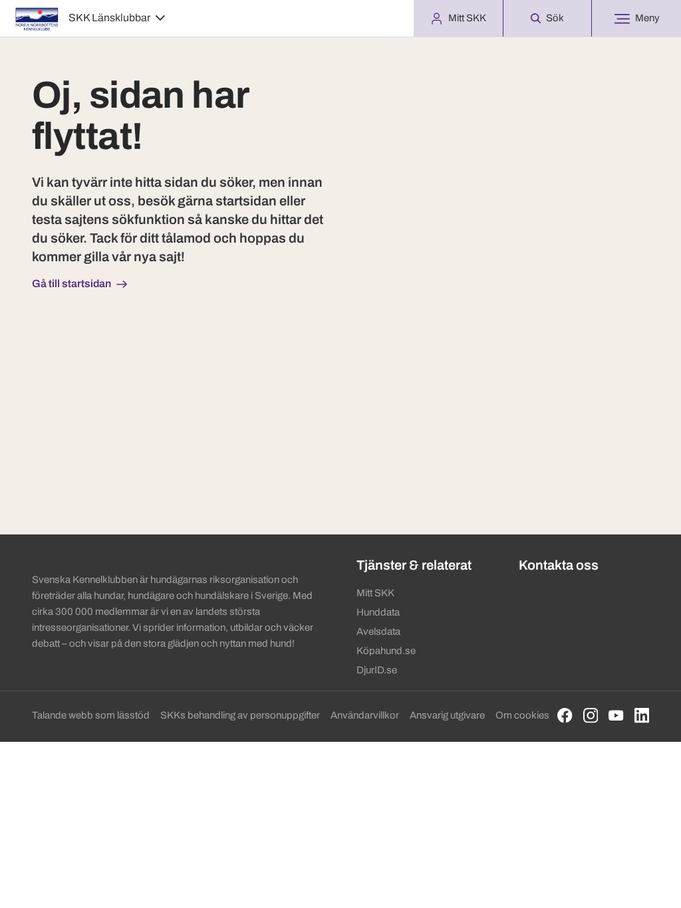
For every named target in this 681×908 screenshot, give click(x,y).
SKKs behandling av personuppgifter (240, 715)
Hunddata (378, 612)
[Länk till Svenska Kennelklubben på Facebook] (565, 715)
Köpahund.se (386, 650)
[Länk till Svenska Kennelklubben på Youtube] (616, 715)
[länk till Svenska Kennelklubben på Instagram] (591, 715)
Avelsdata (378, 631)
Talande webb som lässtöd (91, 715)
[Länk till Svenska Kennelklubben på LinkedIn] (642, 715)
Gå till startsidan (71, 283)
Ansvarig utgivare (447, 715)
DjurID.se (376, 670)
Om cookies (522, 715)
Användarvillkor (365, 715)
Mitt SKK (375, 593)
